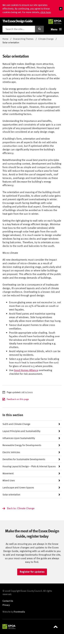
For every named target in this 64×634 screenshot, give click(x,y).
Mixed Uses (8, 480)
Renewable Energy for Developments (21, 445)
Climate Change (45, 38)
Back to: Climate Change (20, 508)
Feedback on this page (18, 399)
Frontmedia (19, 611)
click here (45, 12)
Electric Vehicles (11, 452)
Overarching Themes (23, 38)
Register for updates (32, 571)
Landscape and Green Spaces (18, 487)
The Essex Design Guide (17, 21)
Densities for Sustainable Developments (23, 459)
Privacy (6, 604)
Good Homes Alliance (26, 370)
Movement (8, 473)
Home (5, 38)
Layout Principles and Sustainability (21, 431)
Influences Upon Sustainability (18, 438)
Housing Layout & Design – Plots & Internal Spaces (29, 466)
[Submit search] (39, 29)
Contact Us (7, 600)
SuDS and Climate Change (16, 424)
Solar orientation (11, 494)
